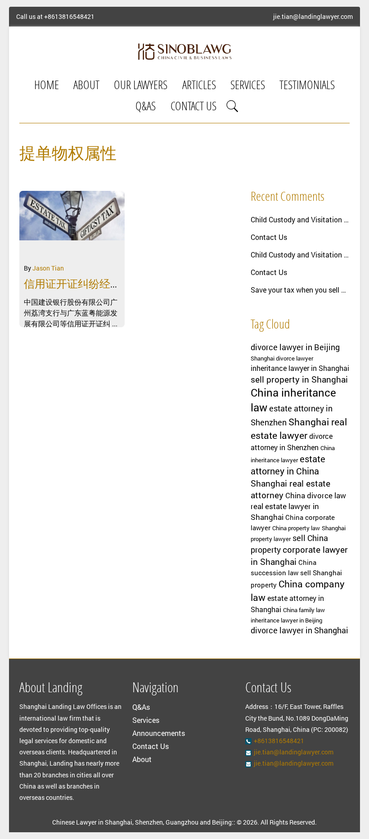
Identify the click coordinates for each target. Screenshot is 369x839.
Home (46, 86)
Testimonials (307, 86)
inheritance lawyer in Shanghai (300, 368)
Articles (199, 86)
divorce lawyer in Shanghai (299, 630)
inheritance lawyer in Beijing (286, 620)
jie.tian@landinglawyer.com (313, 17)
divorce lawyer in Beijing (295, 347)
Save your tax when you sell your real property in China (300, 289)
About (86, 86)
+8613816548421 (69, 17)
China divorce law (315, 495)
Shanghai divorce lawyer (282, 358)
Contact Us (193, 107)
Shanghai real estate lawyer (299, 428)
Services (247, 86)
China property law (296, 528)
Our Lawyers (140, 86)
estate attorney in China (288, 465)
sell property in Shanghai (299, 379)
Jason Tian (48, 268)
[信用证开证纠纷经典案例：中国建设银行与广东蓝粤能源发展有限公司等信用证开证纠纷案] (71, 224)
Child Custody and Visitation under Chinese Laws (300, 219)
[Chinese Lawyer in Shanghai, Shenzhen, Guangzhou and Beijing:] (184, 51)
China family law (304, 610)
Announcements (158, 733)
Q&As (145, 107)
